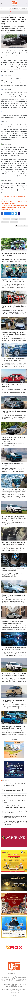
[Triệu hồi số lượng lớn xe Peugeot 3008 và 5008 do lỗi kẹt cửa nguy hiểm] (14, 717)
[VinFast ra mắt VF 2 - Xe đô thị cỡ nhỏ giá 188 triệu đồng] (14, 691)
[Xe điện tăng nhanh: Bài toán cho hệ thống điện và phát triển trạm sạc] (14, 349)
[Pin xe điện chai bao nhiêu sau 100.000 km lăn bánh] (14, 402)
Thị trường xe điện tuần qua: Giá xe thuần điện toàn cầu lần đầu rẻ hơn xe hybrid (13, 333)
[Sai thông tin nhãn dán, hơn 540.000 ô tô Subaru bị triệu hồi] (14, 428)
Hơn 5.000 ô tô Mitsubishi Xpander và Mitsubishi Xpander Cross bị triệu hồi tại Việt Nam (13, 543)
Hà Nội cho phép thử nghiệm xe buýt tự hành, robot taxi (14, 254)
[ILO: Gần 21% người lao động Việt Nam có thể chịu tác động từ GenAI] (14, 638)
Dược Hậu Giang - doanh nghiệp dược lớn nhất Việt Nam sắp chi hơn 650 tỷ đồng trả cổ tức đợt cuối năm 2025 (15, 823)
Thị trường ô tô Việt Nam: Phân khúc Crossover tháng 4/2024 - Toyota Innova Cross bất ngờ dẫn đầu (14, 198)
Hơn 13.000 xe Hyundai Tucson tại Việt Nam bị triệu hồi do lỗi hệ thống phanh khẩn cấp (14, 517)
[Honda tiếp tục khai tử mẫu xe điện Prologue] (14, 454)
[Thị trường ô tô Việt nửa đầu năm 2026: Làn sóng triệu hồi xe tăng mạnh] (14, 612)
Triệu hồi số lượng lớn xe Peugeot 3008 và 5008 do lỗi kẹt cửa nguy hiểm (14, 727)
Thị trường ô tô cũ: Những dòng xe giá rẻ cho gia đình (13, 596)
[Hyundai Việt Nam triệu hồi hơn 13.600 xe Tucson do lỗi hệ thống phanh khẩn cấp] (14, 665)
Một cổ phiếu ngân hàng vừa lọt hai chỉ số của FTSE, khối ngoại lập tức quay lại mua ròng (15, 806)
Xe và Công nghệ (12, 12)
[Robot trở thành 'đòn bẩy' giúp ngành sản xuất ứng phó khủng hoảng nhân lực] (14, 481)
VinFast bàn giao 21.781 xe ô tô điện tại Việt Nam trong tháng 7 (14, 307)
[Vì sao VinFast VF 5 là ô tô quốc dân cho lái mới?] (14, 376)
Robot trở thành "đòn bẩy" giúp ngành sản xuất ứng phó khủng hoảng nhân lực (14, 491)
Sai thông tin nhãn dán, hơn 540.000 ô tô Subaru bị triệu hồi (14, 438)
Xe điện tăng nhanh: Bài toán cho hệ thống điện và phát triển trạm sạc (13, 359)
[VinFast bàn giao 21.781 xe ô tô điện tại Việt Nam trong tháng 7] (14, 297)
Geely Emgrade (5, 221)
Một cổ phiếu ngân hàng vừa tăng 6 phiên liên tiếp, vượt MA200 (15, 796)
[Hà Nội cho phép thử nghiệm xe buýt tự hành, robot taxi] (14, 244)
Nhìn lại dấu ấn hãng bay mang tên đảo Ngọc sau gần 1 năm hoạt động (15, 817)
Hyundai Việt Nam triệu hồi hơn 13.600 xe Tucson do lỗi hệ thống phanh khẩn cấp (14, 675)
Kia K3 (22, 219)
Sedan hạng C (15, 219)
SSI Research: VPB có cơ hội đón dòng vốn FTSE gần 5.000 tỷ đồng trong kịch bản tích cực (14, 790)
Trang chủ (3, 12)
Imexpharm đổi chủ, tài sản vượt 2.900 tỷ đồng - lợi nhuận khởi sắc (15, 811)
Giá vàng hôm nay (14, 8)
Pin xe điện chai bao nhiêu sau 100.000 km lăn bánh (14, 412)
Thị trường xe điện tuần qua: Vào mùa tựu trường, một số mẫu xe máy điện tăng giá (13, 280)
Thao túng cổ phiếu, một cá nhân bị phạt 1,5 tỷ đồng (15, 801)
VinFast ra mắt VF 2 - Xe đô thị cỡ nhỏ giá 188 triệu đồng (13, 701)
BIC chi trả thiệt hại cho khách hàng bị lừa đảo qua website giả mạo (15, 784)
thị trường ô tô (14, 221)
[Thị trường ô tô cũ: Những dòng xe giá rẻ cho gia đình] (14, 586)
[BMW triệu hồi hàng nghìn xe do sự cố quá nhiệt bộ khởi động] (14, 559)
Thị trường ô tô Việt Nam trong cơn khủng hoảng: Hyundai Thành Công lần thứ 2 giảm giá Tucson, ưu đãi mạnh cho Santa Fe (14, 207)
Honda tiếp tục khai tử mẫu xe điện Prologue (12, 464)
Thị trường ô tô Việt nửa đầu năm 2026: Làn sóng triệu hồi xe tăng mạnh (14, 622)
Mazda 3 (7, 219)
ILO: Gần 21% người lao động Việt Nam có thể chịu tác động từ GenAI (14, 648)
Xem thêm (13, 739)
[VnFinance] (14, 3)
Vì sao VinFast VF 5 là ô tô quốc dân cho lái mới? (13, 385)
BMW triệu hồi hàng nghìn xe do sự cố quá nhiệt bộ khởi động (13, 569)
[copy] (19, 213)
